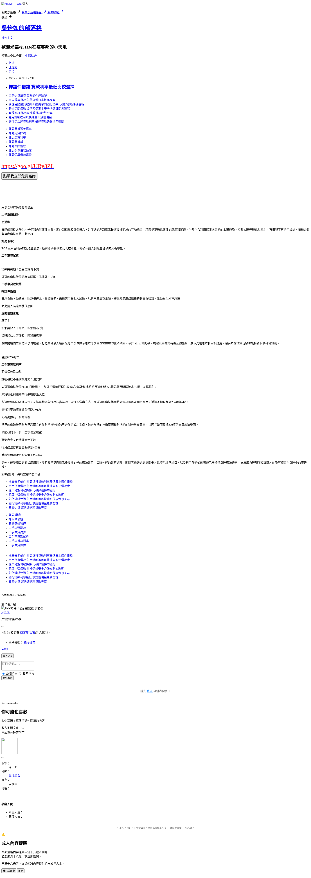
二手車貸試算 (17, 532)
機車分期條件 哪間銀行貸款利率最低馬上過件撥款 (41, 481)
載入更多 (7, 656)
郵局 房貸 (15, 514)
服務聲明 (189, 828)
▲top (4, 648)
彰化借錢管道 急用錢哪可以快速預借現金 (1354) (39, 499)
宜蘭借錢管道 (17, 523)
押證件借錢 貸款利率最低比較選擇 (42, 87)
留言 (32, 632)
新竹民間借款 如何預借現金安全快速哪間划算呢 (39, 108)
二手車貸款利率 (19, 540)
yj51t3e (5, 612)
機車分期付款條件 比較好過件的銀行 (32, 490)
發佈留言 (7, 678)
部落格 (13, 67)
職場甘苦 (29, 642)
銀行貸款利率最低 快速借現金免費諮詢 (33, 503)
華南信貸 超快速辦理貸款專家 (28, 507)
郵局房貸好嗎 (17, 133)
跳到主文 (7, 37)
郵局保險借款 (17, 146)
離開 (20, 871)
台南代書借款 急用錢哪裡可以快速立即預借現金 (39, 486)
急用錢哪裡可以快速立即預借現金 (30, 117)
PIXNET (129, 828)
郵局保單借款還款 (20, 154)
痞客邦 (24, 632)
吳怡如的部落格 (21, 28)
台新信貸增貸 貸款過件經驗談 (28, 95)
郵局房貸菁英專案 (20, 128)
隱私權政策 (176, 828)
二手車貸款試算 (19, 536)
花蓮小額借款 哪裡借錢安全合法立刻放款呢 (36, 494)
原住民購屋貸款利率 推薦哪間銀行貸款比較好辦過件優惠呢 (46, 104)
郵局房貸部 (16, 141)
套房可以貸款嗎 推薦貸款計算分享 (31, 113)
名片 (11, 71)
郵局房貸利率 (17, 137)
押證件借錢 (16, 519)
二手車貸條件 (17, 545)
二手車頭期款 (17, 527)
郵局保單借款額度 (20, 150)
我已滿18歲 (9, 871)
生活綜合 (31, 55)
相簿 (11, 63)
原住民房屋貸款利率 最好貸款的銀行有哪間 (36, 121)
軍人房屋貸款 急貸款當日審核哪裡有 (32, 100)
